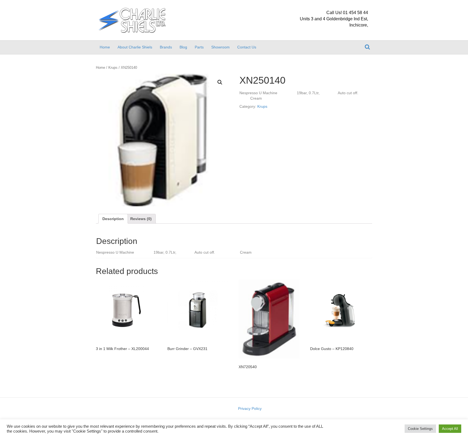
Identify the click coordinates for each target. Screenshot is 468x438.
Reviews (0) (141, 219)
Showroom (220, 47)
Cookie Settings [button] (420, 429)
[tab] (113, 219)
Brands (166, 47)
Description (113, 219)
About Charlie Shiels (135, 47)
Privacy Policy (250, 408)
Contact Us (246, 47)
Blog (183, 47)
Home (105, 47)
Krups (113, 68)
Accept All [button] (450, 429)
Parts (199, 47)
